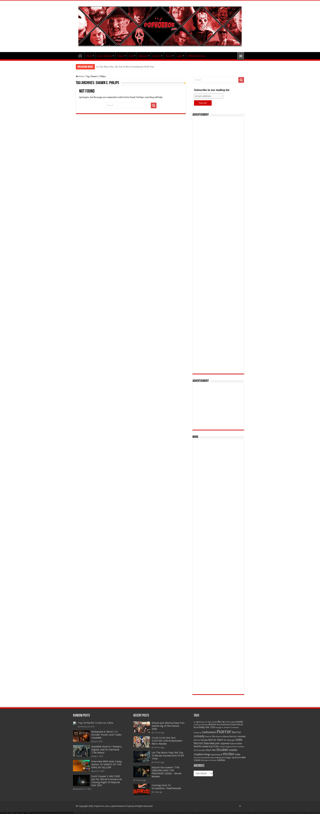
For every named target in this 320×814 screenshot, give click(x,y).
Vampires (219, 757)
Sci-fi (196, 750)
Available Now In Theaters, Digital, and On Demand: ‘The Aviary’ (106, 749)
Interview (209, 743)
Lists (131, 56)
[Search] (153, 105)
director (212, 724)
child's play (230, 722)
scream (201, 750)
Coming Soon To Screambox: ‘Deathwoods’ (166, 787)
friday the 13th (207, 727)
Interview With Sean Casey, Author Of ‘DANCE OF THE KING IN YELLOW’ (106, 764)
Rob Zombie (238, 747)
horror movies (237, 736)
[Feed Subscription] (185, 83)
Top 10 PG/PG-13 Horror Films (95, 722)
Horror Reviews (104, 56)
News (89, 56)
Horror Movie (222, 736)
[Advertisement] (218, 245)
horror (224, 731)
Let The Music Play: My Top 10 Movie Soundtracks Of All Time (125, 66)
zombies (221, 760)
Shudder (222, 750)
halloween (209, 732)
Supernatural (216, 754)
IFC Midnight (229, 740)
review (205, 746)
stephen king (202, 754)
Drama (233, 724)
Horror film (210, 736)
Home (81, 76)
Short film (211, 750)
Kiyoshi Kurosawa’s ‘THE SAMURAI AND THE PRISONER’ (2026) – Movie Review (166, 772)
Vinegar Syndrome (232, 757)
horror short (215, 739)
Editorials (142, 56)
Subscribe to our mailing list (211, 90)
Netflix (198, 746)
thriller (228, 754)
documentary (223, 724)
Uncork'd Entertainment (204, 758)
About (168, 56)
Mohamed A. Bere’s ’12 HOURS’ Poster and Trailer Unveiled (106, 734)
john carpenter (222, 743)
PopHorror (80, 55)
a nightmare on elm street (205, 722)
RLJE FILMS (214, 746)
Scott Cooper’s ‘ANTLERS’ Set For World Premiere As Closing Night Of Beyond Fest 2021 (106, 781)
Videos (120, 56)
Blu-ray (221, 721)
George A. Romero (223, 727)
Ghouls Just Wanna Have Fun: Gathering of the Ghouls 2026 (168, 725)
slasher (233, 750)
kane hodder (236, 743)
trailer (237, 754)
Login (179, 56)
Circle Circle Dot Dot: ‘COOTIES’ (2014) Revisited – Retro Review (168, 740)
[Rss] (240, 806)
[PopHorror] (160, 26)
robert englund (226, 746)
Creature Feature (201, 725)
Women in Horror (208, 760)
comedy (239, 721)
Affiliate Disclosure (196, 56)
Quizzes (156, 56)
